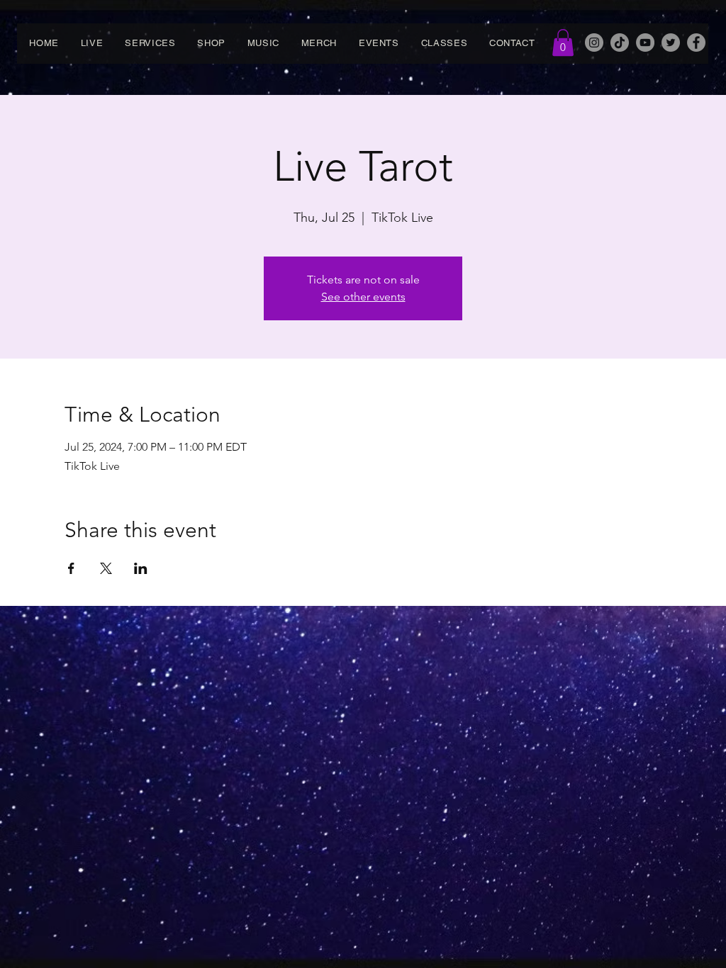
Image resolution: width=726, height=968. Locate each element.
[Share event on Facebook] (71, 568)
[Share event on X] (106, 568)
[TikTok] (619, 42)
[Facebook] (696, 42)
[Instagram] (594, 42)
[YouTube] (645, 42)
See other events (363, 296)
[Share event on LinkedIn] (140, 568)
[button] (563, 42)
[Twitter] (670, 42)
